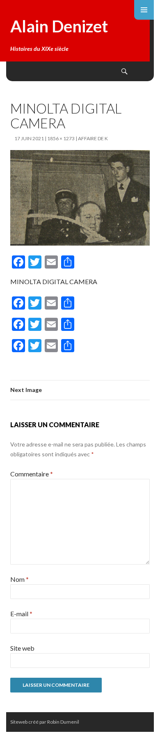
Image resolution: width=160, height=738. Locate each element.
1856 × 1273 (61, 138)
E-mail (21, 613)
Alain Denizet (59, 26)
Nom (19, 579)
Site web (22, 648)
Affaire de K (93, 138)
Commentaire (31, 474)
